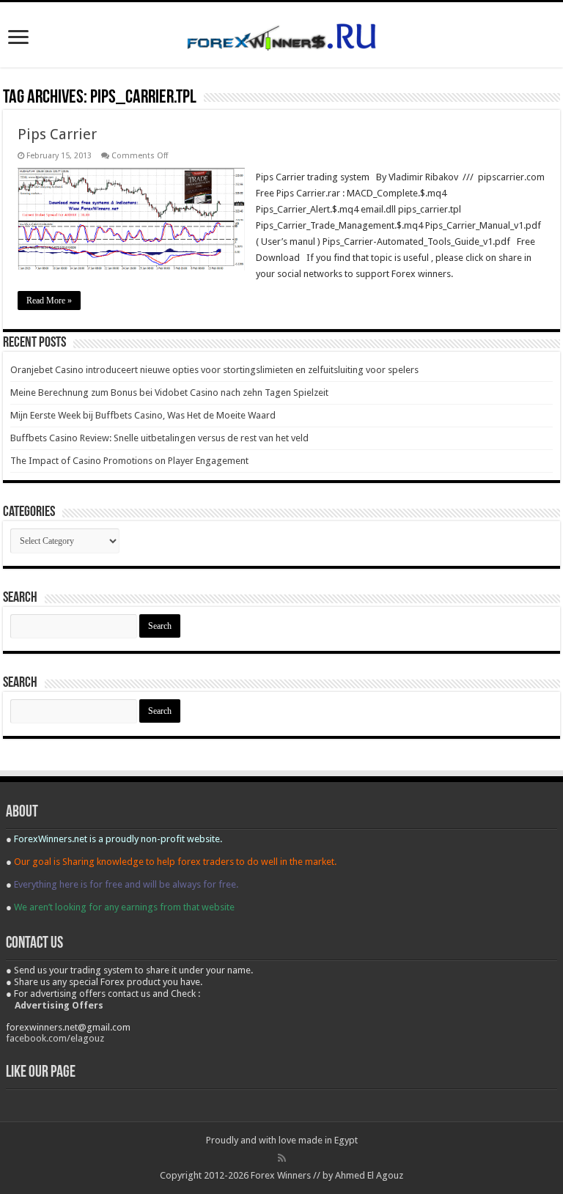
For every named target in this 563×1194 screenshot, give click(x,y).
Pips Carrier (57, 134)
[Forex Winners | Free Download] (281, 34)
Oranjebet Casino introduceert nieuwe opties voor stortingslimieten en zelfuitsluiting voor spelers (214, 369)
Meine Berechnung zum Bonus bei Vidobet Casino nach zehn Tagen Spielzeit (169, 392)
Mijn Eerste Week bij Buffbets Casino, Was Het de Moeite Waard (143, 415)
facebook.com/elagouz (55, 1038)
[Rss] (281, 1158)
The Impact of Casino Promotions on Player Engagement (129, 460)
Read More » (49, 300)
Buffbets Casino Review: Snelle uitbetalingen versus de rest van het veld (159, 437)
